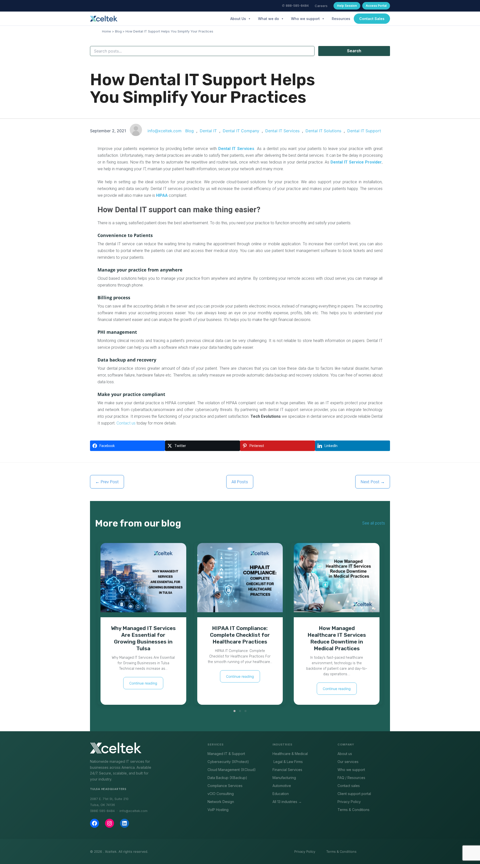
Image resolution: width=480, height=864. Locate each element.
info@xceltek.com (165, 130)
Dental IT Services (282, 130)
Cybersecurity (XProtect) (228, 762)
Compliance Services (225, 786)
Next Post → (372, 481)
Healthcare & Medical (290, 754)
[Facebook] (94, 823)
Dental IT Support (364, 130)
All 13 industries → (287, 802)
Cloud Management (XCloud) (232, 770)
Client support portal (354, 794)
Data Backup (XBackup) (227, 778)
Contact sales (349, 786)
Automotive (281, 786)
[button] (372, 19)
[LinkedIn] (124, 823)
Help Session (347, 6)
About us (345, 754)
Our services (348, 762)
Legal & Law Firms (287, 762)
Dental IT (208, 130)
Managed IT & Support (226, 754)
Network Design (221, 802)
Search (354, 50)
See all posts (373, 523)
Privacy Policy (349, 802)
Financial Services (287, 770)
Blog (189, 130)
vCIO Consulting (221, 794)
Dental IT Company (241, 130)
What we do (268, 18)
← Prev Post (107, 481)
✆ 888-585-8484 (295, 6)
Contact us (126, 423)
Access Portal (376, 6)
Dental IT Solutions (323, 130)
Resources (341, 18)
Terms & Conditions (354, 810)
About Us (238, 18)
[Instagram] (109, 823)
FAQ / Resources (351, 778)
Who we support (305, 18)
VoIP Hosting (218, 810)
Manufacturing (284, 778)
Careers (321, 6)
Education (280, 794)
